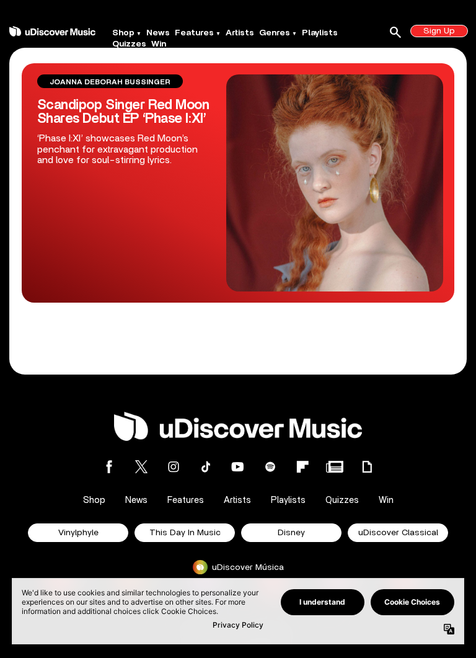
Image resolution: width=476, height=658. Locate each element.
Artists (240, 33)
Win (158, 44)
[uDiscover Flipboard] (302, 466)
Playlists (320, 33)
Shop (123, 33)
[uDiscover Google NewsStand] (334, 466)
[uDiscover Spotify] (270, 466)
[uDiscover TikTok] (205, 466)
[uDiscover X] (141, 466)
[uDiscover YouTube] (238, 466)
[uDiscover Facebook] (109, 466)
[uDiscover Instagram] (173, 466)
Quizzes (129, 44)
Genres (274, 33)
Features (194, 33)
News (158, 33)
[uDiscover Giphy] (367, 466)
